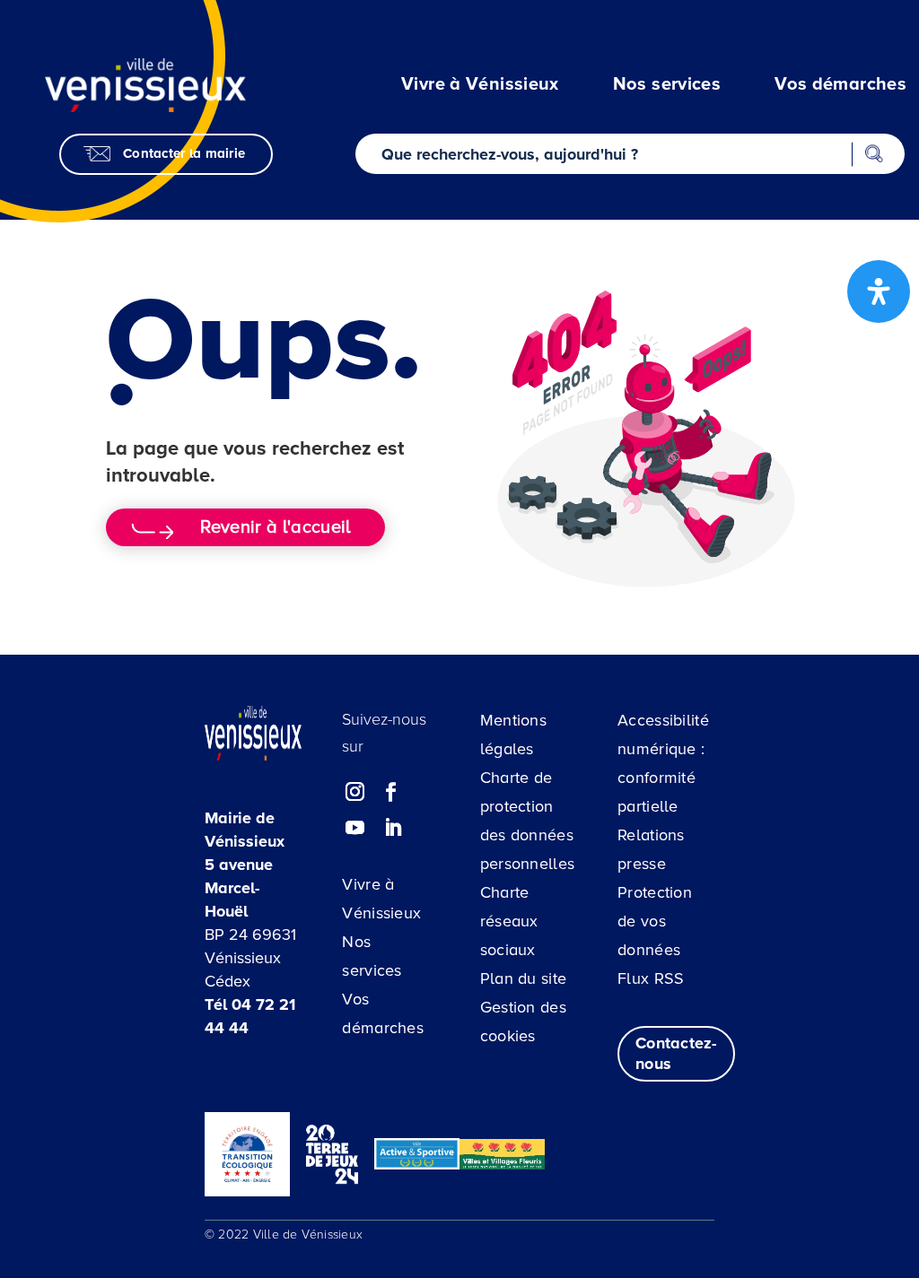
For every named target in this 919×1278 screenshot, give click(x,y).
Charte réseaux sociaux (509, 921)
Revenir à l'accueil (275, 527)
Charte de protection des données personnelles (527, 821)
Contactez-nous (676, 1053)
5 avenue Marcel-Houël (239, 888)
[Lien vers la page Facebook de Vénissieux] (391, 792)
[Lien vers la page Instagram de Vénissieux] (355, 792)
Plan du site (523, 978)
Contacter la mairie (184, 153)
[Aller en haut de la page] (824, 1174)
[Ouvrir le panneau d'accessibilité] (878, 291)
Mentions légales (513, 734)
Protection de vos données (654, 921)
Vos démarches (383, 1013)
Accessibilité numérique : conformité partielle (663, 763)
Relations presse (651, 849)
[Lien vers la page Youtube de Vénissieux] (355, 828)
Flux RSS (650, 978)
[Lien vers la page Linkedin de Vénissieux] (393, 828)
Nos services (371, 956)
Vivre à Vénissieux (381, 898)
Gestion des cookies (523, 1021)
